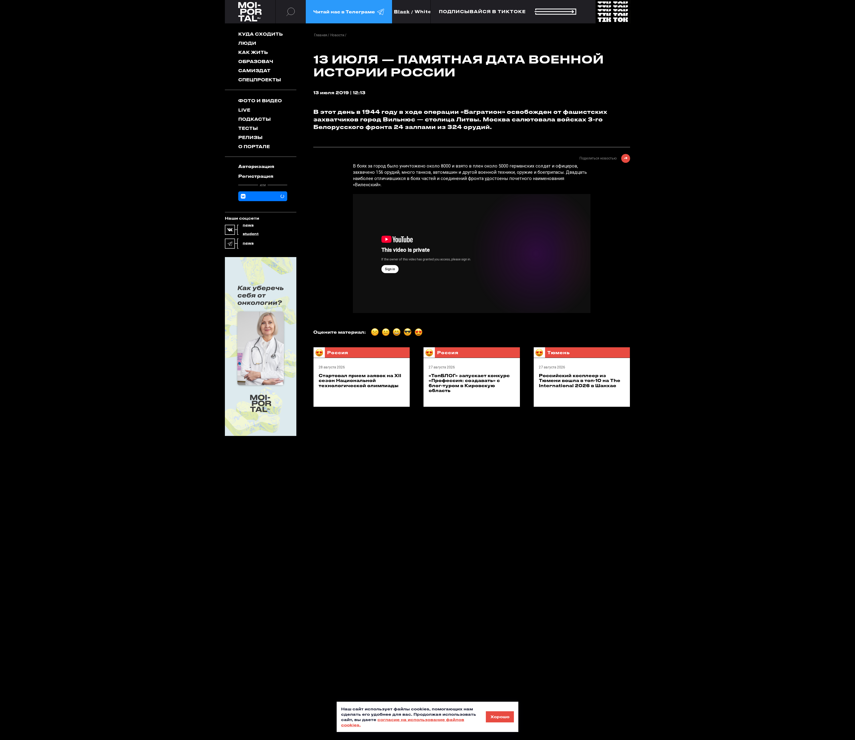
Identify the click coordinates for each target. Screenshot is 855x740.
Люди (247, 43)
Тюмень (558, 352)
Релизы (250, 137)
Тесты (248, 128)
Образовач (255, 61)
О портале (254, 146)
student (251, 234)
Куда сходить (260, 34)
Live (244, 109)
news (248, 225)
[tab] (262, 166)
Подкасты (254, 119)
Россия (337, 352)
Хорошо (500, 716)
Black (402, 11)
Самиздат (254, 70)
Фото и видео (260, 100)
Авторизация (256, 166)
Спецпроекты (259, 79)
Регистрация (255, 176)
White (423, 11)
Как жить (253, 52)
